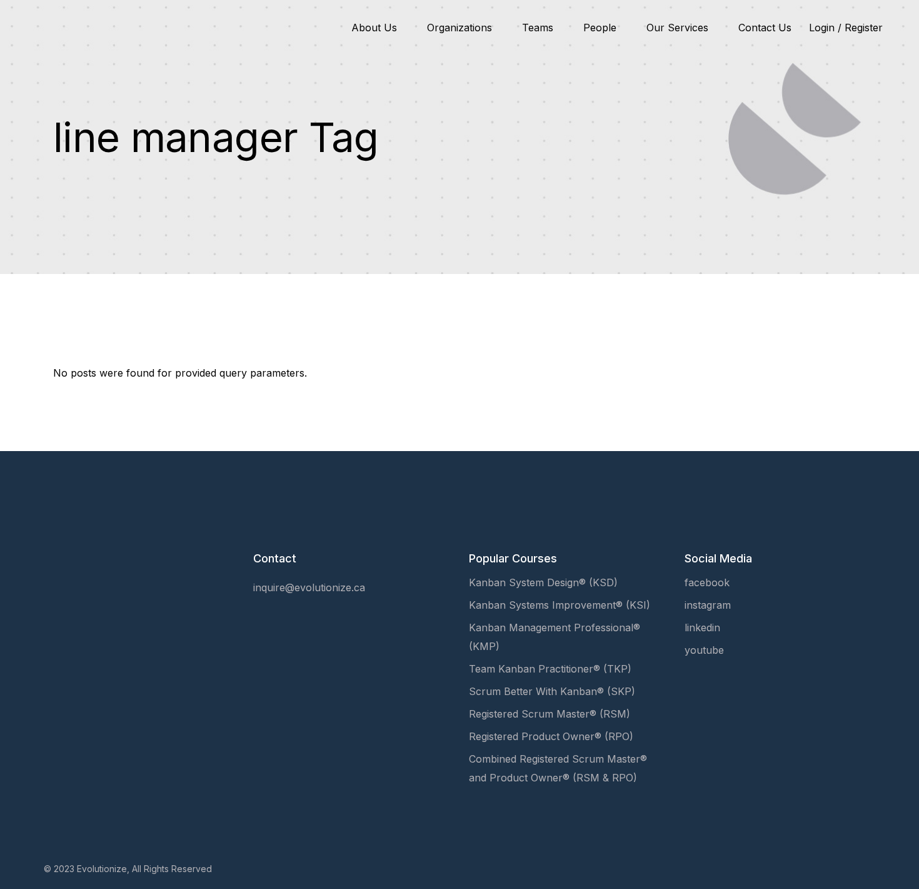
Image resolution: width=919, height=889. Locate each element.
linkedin (702, 627)
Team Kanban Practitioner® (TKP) (550, 669)
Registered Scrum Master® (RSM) (549, 714)
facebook (707, 582)
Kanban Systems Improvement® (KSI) (559, 605)
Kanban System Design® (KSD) (543, 582)
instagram (708, 605)
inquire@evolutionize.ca (309, 587)
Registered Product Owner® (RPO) (551, 736)
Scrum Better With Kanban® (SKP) (552, 691)
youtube (704, 650)
